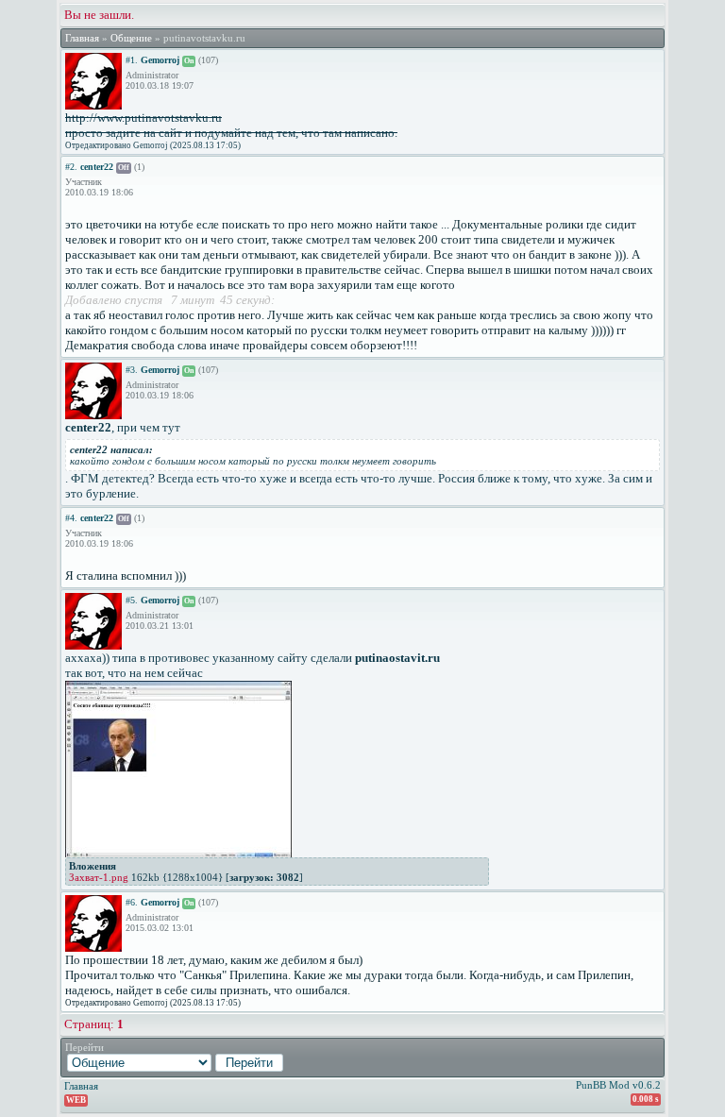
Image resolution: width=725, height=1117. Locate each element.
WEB (76, 1100)
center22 (96, 166)
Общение (131, 38)
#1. (132, 60)
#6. (132, 902)
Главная (82, 38)
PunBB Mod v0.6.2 (618, 1085)
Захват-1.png (98, 877)
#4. (71, 518)
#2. (71, 166)
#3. (132, 369)
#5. (132, 600)
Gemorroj (160, 60)
